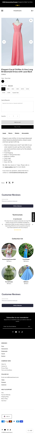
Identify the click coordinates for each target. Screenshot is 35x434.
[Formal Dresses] (8, 272)
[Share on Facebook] (6, 183)
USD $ (8, 416)
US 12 (27, 89)
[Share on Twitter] (9, 183)
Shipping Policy (5, 396)
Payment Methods (5, 394)
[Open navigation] (5, 11)
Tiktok (2, 379)
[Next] (31, 42)
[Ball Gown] (26, 272)
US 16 (8, 92)
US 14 (3, 92)
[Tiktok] (22, 332)
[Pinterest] (12, 332)
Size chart (10, 85)
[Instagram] (19, 332)
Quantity (3, 116)
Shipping (17, 133)
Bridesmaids (4, 351)
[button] (17, 206)
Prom (2, 346)
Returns (10, 133)
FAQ (2, 392)
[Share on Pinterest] (12, 183)
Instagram (3, 384)
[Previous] (4, 42)
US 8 (17, 89)
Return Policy (4, 398)
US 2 (3, 89)
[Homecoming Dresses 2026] (8, 250)
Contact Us (4, 366)
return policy (9, 167)
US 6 (13, 89)
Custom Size (16, 92)
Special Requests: (5, 100)
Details (4, 133)
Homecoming (4, 348)
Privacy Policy (4, 368)
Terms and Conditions (6, 370)
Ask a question (25, 133)
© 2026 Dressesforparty (6, 432)
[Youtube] (16, 332)
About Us (3, 364)
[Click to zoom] (31, 20)
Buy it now (17, 126)
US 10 (22, 89)
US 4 (8, 89)
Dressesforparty (17, 10)
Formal (3, 353)
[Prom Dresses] (26, 250)
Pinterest (3, 382)
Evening (3, 356)
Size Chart (3, 400)
